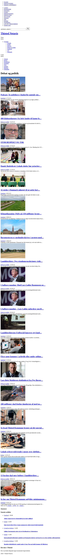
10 (17, 505)
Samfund (9, 49)
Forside (6, 12)
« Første (9, 505)
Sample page (7, 25)
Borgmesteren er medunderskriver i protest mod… (22, 237)
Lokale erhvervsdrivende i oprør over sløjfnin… (21, 452)
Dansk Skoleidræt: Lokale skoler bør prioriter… (21, 166)
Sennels (6, 66)
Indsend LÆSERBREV (10, 5)
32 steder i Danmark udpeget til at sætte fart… (20, 190)
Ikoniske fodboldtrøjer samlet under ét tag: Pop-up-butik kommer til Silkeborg (26, 544)
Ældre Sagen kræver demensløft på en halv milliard (18, 518)
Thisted (6, 59)
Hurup (5, 60)
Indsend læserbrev (8, 13)
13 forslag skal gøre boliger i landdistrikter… (20, 475)
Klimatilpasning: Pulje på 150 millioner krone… (21, 214)
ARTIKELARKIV (6, 29)
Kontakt (6, 2)
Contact (6, 7)
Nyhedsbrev (7, 22)
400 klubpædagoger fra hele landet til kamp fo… (21, 118)
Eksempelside (7, 9)
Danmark (9, 52)
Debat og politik (11, 47)
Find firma (6, 10)
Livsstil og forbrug (9, 528)
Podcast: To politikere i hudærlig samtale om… (20, 95)
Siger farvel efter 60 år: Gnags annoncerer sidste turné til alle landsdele (23, 525)
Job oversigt (7, 16)
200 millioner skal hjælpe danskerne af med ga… (21, 404)
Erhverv (9, 46)
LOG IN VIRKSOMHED (11, 24)
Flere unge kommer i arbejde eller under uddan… (22, 356)
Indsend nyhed (8, 15)
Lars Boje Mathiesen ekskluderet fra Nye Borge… (22, 380)
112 (8, 50)
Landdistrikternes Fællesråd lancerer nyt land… (21, 333)
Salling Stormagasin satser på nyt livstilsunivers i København (21, 531)
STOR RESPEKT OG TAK (12, 142)
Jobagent (6, 18)
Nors (5, 65)
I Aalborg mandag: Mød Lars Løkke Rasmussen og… (23, 285)
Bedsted (6, 68)
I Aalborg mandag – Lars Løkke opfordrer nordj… (22, 309)
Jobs (5, 19)
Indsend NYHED (8, 3)
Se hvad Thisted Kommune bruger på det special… (22, 428)
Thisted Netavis (9, 33)
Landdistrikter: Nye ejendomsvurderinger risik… (22, 261)
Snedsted (6, 63)
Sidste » (22, 505)
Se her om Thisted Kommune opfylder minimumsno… (23, 499)
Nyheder (6, 41)
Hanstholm (7, 62)
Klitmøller (6, 69)
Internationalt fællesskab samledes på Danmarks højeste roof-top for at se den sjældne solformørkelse (32, 537)
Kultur (9, 44)
